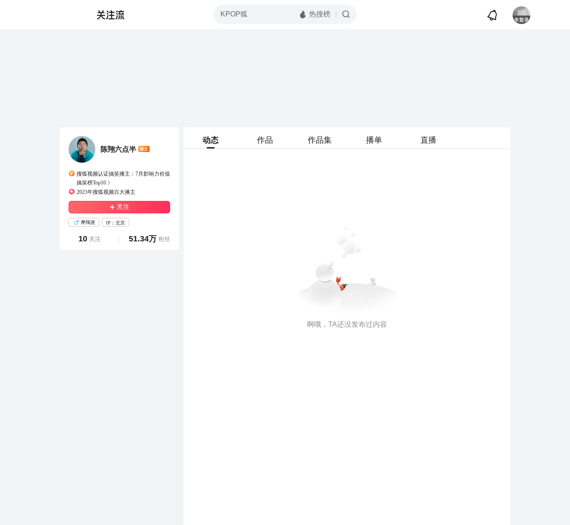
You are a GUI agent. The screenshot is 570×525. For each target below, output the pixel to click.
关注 (123, 207)
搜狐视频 (65, 15)
